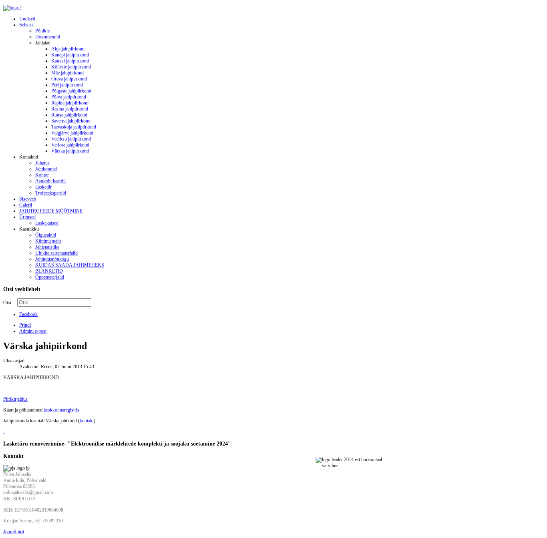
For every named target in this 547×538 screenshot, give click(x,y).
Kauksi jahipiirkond (70, 61)
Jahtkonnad (46, 169)
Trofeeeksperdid (50, 193)
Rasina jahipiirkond (69, 109)
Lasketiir (43, 187)
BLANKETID (49, 271)
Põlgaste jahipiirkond (71, 91)
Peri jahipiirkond (67, 85)
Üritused (27, 217)
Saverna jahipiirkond (70, 121)
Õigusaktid (45, 235)
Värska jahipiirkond (70, 151)
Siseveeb (27, 199)
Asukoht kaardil (50, 181)
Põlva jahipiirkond (68, 97)
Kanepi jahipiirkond (70, 55)
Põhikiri (42, 31)
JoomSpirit (13, 531)
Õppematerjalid (49, 277)
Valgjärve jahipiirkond (72, 133)
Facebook (28, 314)
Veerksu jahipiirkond (71, 139)
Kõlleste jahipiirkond (71, 67)
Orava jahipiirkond (69, 79)
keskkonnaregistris (61, 410)
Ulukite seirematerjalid (56, 253)
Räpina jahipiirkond (69, 103)
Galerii (25, 205)
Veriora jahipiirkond (70, 145)
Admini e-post (32, 331)
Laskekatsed (46, 223)
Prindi (25, 325)
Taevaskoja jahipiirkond (73, 127)
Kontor (42, 175)
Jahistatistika (47, 247)
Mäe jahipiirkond (67, 73)
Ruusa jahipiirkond (69, 115)
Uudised (27, 19)
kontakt (87, 421)
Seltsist (26, 25)
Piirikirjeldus (15, 399)
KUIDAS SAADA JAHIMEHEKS (69, 265)
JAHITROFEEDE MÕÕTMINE (50, 211)
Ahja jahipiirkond (67, 49)
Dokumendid (47, 37)
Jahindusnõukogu (52, 259)
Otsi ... (9, 302)
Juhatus (42, 163)
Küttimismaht (48, 241)
